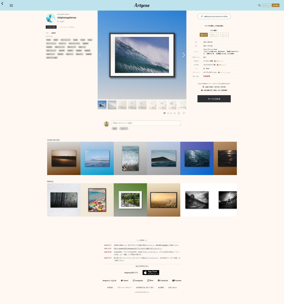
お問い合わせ (172, 287)
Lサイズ (224, 35)
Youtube (178, 280)
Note (151, 280)
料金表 (165, 245)
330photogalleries (66, 17)
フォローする (51, 27)
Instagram (139, 280)
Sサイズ (204, 35)
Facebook (164, 280)
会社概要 (161, 287)
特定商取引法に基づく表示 (145, 287)
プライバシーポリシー (124, 287)
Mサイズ (214, 35)
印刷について (219, 61)
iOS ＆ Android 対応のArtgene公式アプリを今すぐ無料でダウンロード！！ (138, 248)
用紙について (222, 65)
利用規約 (110, 287)
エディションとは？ (225, 72)
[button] (183, 55)
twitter (125, 280)
